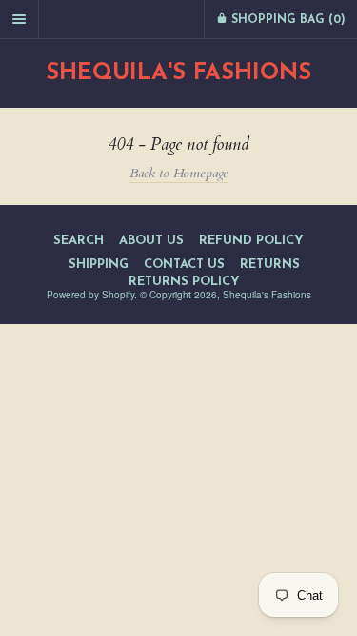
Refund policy (251, 241)
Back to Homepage (178, 173)
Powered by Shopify (90, 294)
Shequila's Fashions (178, 73)
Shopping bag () (287, 20)
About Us (151, 241)
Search (78, 241)
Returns (270, 264)
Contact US (184, 264)
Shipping (99, 264)
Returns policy (184, 282)
